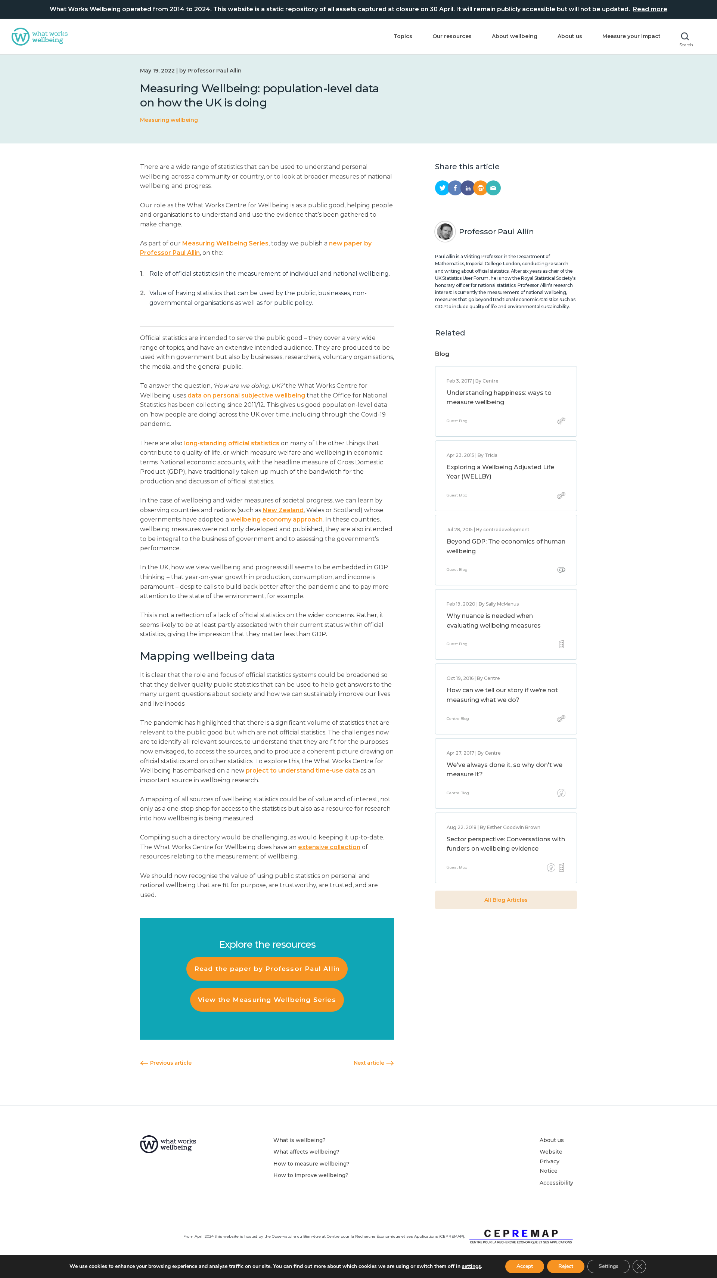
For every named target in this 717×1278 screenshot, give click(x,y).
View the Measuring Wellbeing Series (267, 999)
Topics (403, 36)
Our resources (452, 36)
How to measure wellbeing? (311, 1163)
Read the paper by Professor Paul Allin (267, 968)
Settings (608, 1266)
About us (570, 36)
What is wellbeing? (299, 1140)
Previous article (170, 1062)
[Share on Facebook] (455, 187)
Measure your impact (631, 36)
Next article (369, 1062)
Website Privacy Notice (551, 1161)
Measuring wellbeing (169, 120)
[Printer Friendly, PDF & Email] (480, 187)
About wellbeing (514, 36)
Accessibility (556, 1182)
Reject (565, 1266)
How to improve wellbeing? (310, 1175)
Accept (524, 1266)
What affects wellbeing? (306, 1151)
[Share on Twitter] (442, 187)
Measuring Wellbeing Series (225, 243)
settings (471, 1266)
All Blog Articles (506, 900)
